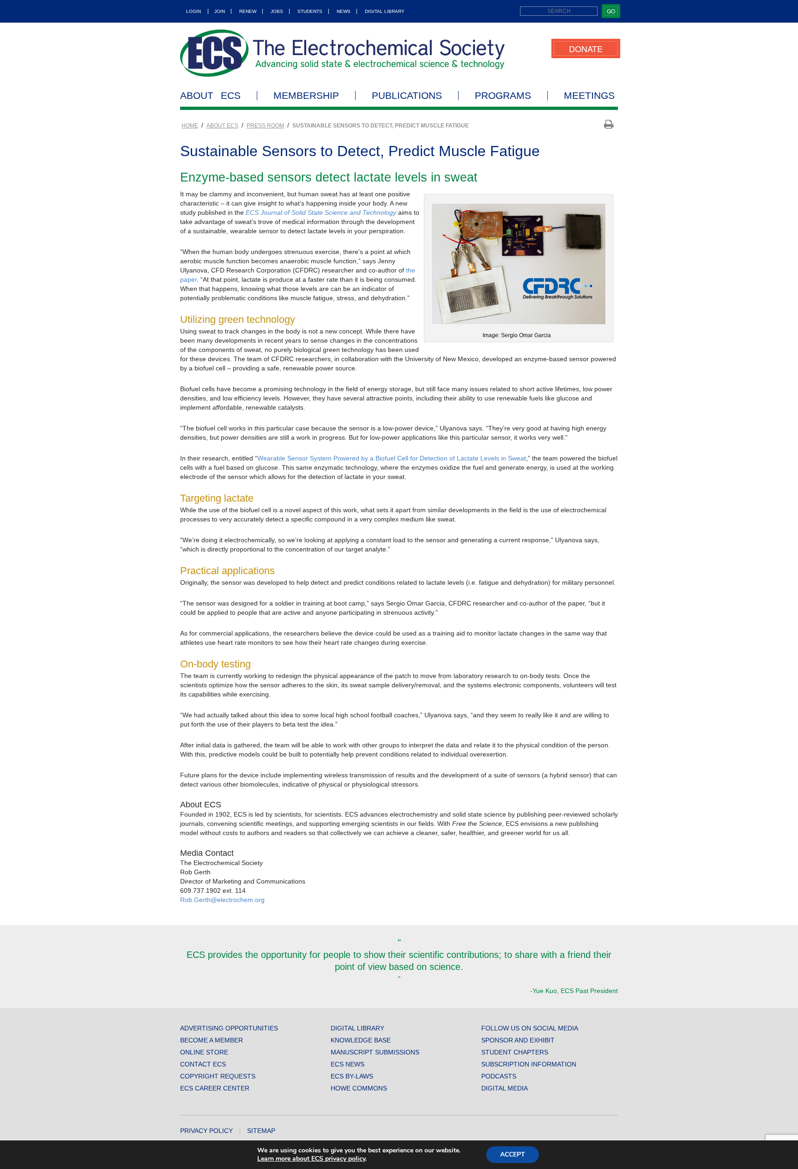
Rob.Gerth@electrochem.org (222, 899)
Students (309, 11)
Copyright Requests (217, 1076)
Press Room (265, 125)
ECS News (347, 1064)
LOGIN (193, 11)
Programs (503, 95)
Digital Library (385, 11)
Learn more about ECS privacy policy (311, 1158)
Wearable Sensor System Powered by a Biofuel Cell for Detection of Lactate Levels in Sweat (391, 458)
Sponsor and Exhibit (518, 1040)
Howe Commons (359, 1088)
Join (219, 11)
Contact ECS (203, 1064)
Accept (512, 1154)
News (344, 11)
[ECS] (342, 53)
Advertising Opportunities (229, 1028)
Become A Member (211, 1040)
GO (611, 11)
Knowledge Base (361, 1040)
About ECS (210, 95)
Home (189, 125)
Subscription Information (528, 1064)
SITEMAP (261, 1130)
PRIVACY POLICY (206, 1130)
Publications (407, 95)
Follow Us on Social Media (529, 1028)
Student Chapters (514, 1052)
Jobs (277, 11)
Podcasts (498, 1076)
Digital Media (504, 1088)
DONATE (586, 48)
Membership (306, 95)
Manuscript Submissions (375, 1052)
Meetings (589, 95)
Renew (247, 11)
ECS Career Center (214, 1088)
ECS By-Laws (352, 1076)
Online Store (204, 1052)
